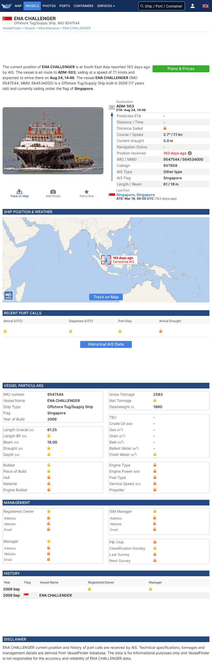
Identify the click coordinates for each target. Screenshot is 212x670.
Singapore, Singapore (135, 195)
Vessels (32, 6)
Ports (64, 6)
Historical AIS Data (106, 344)
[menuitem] (12, 28)
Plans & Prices (181, 68)
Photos (49, 6)
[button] (192, 6)
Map (18, 6)
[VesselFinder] (6, 6)
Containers (84, 6)
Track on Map (106, 296)
